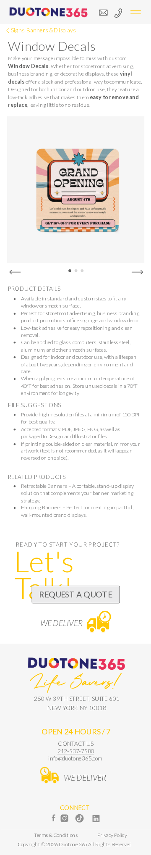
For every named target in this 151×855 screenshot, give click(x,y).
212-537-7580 (75, 751)
